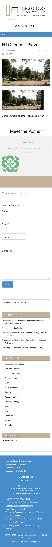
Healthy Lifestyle (11, 387)
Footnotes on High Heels (12, 328)
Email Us (27, 480)
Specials (8, 425)
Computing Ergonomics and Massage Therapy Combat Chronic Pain (24, 334)
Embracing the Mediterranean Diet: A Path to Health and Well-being (24, 341)
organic (8, 406)
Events (7, 382)
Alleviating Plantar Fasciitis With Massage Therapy (22, 347)
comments (45, 50)
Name (5, 210)
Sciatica (8, 420)
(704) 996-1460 (26, 477)
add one (23, 193)
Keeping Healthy (11, 396)
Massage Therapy (12, 401)
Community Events (12, 373)
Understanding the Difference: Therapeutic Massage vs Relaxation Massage (24, 322)
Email (5, 224)
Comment (7, 250)
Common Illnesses (12, 368)
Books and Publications (14, 364)
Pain (6, 411)
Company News (11, 378)
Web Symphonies (33, 541)
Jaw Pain (8, 392)
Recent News (10, 415)
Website (6, 237)
